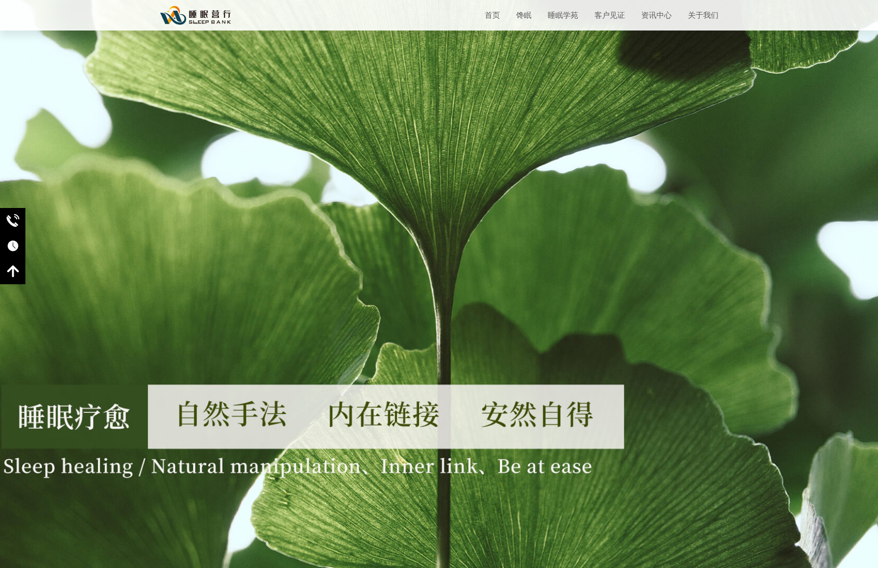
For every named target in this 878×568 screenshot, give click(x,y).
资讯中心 (656, 15)
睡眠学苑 (563, 15)
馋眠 (523, 15)
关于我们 (703, 15)
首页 (492, 15)
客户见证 (609, 15)
